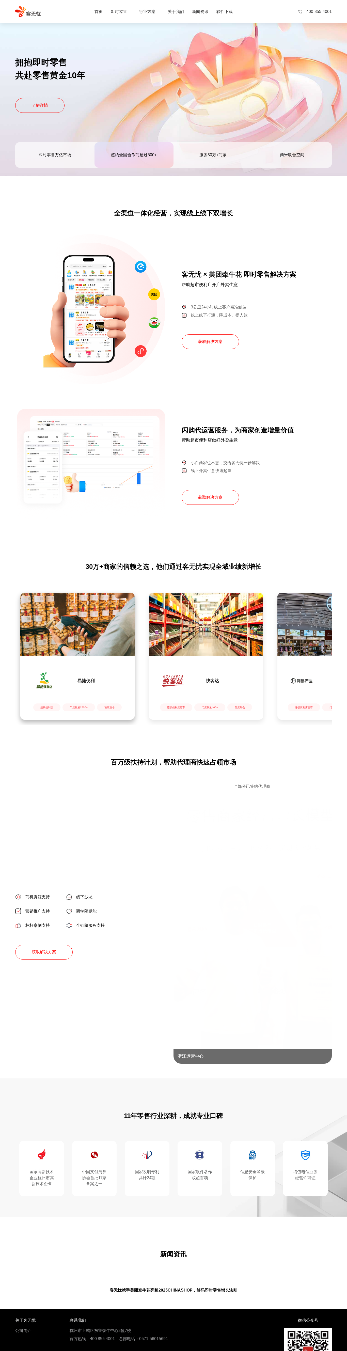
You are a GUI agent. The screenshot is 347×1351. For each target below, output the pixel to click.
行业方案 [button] (147, 12)
